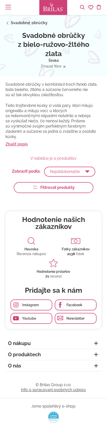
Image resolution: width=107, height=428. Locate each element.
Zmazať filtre (51, 66)
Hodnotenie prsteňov (53, 271)
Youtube (29, 318)
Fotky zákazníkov (76, 249)
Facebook (74, 305)
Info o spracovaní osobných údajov (53, 389)
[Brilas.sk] (53, 7)
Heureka (31, 249)
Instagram (30, 305)
